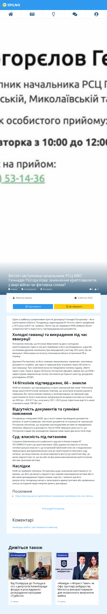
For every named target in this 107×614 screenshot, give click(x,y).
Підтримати (34, 306)
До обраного (75, 306)
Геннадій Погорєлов (53, 508)
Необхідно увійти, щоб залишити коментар (34, 527)
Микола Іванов (24, 297)
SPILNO (13, 4)
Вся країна (47, 289)
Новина (13, 289)
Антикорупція (30, 289)
